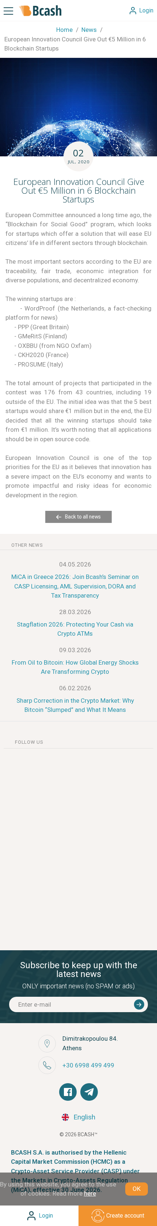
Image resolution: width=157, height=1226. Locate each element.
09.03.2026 (75, 650)
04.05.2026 (75, 564)
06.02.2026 (75, 688)
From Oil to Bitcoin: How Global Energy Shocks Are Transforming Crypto (75, 667)
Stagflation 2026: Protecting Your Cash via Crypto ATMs (75, 629)
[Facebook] (68, 1092)
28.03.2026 (75, 612)
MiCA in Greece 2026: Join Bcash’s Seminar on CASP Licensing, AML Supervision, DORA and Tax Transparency (75, 586)
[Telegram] (89, 1092)
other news (27, 545)
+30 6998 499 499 (88, 1065)
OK (137, 1188)
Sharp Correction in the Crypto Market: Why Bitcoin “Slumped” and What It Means (75, 705)
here (90, 1193)
